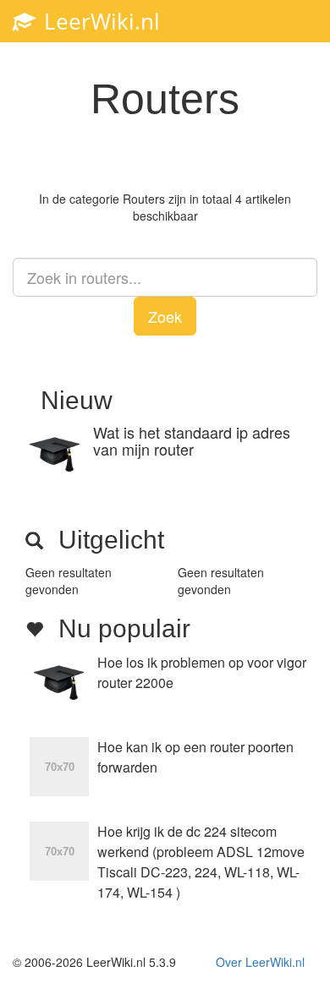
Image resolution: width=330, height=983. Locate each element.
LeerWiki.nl (99, 21)
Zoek (165, 316)
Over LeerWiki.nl (260, 961)
